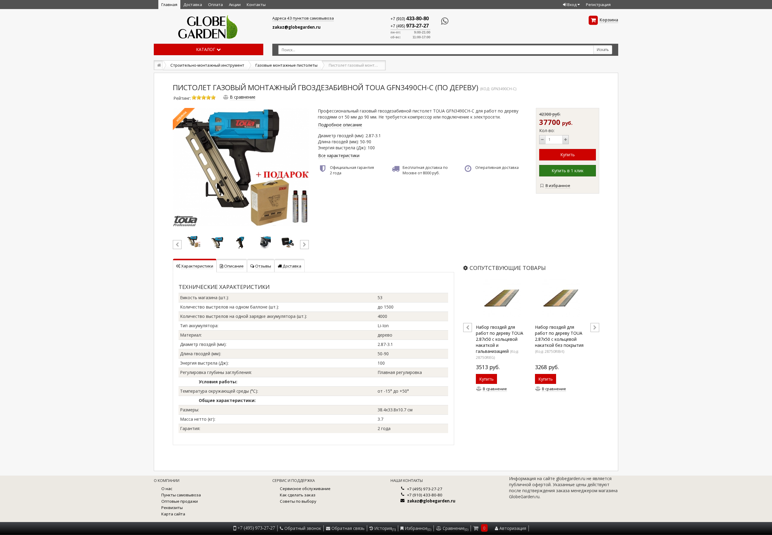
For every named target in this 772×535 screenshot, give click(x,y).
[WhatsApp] (439, 21)
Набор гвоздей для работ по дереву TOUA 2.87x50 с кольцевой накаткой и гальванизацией (499, 339)
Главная (169, 4)
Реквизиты (172, 507)
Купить (486, 379)
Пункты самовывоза (181, 495)
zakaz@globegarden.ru (296, 27)
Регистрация (598, 4)
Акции (235, 4)
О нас (166, 488)
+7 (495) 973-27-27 (424, 489)
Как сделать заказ (297, 495)
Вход (571, 4)
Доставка (192, 4)
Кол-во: (547, 130)
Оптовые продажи (179, 501)
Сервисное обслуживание (305, 488)
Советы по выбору (298, 501)
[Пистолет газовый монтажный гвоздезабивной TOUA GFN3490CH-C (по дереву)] (241, 166)
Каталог (206, 49)
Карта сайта (173, 514)
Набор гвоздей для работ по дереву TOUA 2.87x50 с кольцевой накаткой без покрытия (559, 336)
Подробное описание (340, 125)
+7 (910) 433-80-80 (424, 495)
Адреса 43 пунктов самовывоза (303, 18)
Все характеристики (338, 155)
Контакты (256, 4)
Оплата (215, 4)
